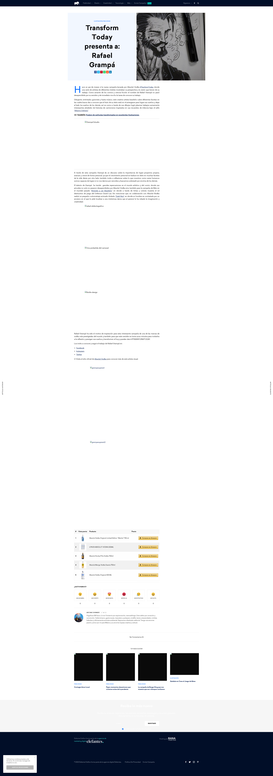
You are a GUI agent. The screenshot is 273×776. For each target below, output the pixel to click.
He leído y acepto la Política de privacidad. (137, 729)
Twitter (79, 355)
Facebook (80, 348)
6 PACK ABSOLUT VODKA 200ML (101, 547)
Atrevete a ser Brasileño (101, 191)
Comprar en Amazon (149, 538)
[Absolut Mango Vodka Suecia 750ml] (82, 565)
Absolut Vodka (100, 359)
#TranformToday (146, 87)
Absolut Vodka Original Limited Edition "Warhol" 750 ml (109, 538)
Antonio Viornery (93, 612)
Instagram (80, 351)
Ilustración (98, 21)
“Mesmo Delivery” (81, 111)
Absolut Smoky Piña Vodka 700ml (101, 556)
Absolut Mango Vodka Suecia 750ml (102, 565)
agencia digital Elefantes (112, 762)
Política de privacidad (133, 762)
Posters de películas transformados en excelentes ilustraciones (112, 115)
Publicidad (106, 21)
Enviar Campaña (149, 762)
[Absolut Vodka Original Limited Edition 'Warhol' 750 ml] (82, 538)
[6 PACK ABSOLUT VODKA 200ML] (82, 547)
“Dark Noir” (119, 196)
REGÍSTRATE (152, 723)
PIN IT (118, 144)
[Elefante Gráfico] (76, 3)
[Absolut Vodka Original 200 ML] (82, 575)
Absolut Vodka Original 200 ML (100, 575)
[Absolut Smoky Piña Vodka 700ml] (82, 556)
